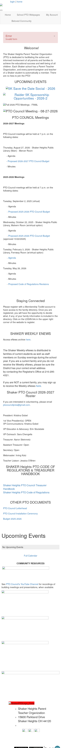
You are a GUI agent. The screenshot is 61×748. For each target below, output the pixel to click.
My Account (52, 14)
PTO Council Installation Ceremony (20, 513)
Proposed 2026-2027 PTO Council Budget (28, 161)
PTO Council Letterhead (15, 508)
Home (8, 14)
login (12, 1)
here (28, 339)
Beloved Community (21, 20)
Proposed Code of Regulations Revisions (28, 284)
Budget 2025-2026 (12, 518)
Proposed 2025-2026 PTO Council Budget (29, 211)
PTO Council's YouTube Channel (22, 584)
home (19, 1)
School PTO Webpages (28, 14)
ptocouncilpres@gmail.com (16, 404)
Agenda (12, 257)
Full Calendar (30, 555)
